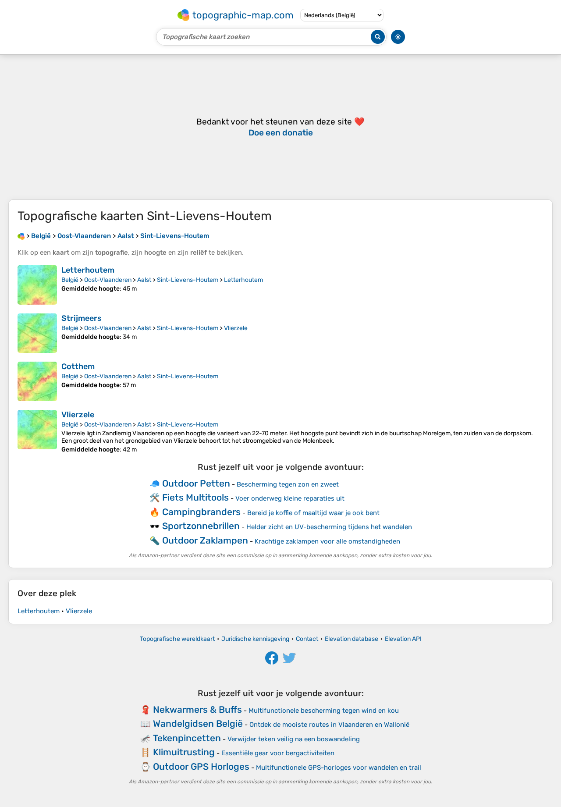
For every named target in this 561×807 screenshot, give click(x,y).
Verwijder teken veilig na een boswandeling (293, 739)
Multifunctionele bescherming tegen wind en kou (324, 711)
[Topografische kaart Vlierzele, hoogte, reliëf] (37, 431)
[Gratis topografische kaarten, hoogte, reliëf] (21, 236)
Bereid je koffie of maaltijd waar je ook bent (313, 513)
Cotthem (78, 366)
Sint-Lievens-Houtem (187, 280)
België (69, 280)
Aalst (144, 280)
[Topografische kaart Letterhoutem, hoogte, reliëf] (37, 285)
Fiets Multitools (195, 497)
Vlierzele (236, 328)
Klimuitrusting (184, 752)
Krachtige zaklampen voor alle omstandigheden (327, 541)
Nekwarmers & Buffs (197, 709)
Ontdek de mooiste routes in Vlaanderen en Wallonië (329, 725)
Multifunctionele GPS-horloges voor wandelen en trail (338, 767)
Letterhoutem (87, 270)
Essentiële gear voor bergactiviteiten (277, 753)
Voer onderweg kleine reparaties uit (289, 498)
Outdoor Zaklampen (205, 540)
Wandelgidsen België (198, 723)
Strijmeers (81, 318)
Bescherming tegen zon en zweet (288, 484)
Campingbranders (201, 511)
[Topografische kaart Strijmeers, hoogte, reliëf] (37, 333)
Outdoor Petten (196, 483)
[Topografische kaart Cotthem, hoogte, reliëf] (37, 381)
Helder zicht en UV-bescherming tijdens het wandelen (329, 527)
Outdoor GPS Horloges (201, 766)
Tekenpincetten (187, 737)
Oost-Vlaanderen (107, 280)
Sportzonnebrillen (201, 525)
